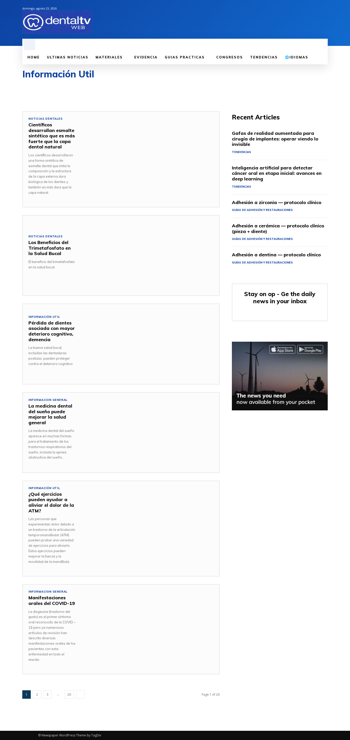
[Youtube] (325, 19)
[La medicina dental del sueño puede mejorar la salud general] (150, 432)
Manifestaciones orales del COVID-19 (51, 600)
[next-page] (80, 694)
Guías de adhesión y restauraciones (262, 210)
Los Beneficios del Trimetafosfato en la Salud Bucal (49, 247)
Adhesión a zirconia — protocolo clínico (276, 202)
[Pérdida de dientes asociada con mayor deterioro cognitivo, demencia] (150, 344)
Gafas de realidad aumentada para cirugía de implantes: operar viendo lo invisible (275, 138)
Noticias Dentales (45, 118)
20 (69, 694)
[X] (316, 19)
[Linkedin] (307, 19)
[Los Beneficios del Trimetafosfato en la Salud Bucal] (150, 255)
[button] (29, 44)
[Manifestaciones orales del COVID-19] (150, 624)
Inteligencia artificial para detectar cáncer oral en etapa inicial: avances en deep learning (277, 173)
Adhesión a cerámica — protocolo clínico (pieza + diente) (278, 228)
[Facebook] (298, 19)
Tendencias (241, 152)
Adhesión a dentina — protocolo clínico (276, 255)
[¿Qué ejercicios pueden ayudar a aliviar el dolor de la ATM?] (150, 521)
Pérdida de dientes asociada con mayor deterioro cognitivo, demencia (51, 331)
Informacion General (47, 400)
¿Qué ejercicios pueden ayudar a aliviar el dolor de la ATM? (51, 502)
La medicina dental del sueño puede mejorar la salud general (50, 414)
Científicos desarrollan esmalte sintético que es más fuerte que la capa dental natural (51, 136)
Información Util (44, 317)
